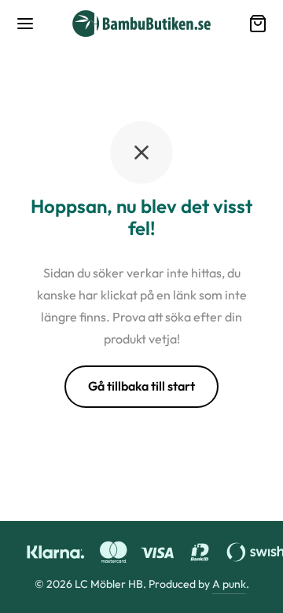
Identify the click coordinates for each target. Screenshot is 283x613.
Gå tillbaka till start (141, 386)
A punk (229, 584)
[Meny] (25, 23)
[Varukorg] (257, 23)
